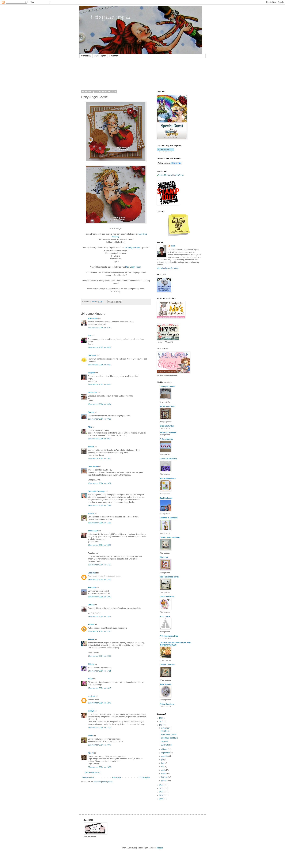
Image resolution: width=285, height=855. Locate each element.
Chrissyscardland (167, 387)
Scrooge (164, 741)
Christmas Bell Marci (169, 738)
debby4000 (92, 392)
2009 (161, 799)
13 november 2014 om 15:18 (99, 523)
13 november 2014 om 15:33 (99, 545)
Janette (91, 447)
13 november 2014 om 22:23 (99, 656)
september (165, 753)
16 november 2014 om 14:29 (99, 728)
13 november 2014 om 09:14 (99, 404)
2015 (161, 721)
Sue (89, 336)
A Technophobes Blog (169, 636)
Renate (91, 639)
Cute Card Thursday (168, 459)
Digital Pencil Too (167, 597)
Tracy (90, 679)
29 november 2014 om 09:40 (99, 745)
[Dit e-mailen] (108, 301)
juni (163, 763)
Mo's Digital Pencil (133, 247)
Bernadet (92, 588)
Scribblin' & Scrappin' (169, 518)
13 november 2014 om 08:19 (99, 365)
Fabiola (91, 625)
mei (163, 767)
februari (164, 777)
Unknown (92, 573)
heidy (173, 246)
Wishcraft (164, 557)
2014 (161, 725)
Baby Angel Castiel (168, 734)
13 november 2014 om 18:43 (99, 617)
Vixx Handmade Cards (169, 577)
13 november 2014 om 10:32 (99, 483)
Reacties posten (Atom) (103, 782)
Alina (90, 427)
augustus (165, 756)
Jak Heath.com (166, 498)
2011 (161, 792)
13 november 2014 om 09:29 (99, 439)
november (165, 728)
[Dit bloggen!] (111, 301)
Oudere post (145, 777)
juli (162, 760)
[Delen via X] (114, 301)
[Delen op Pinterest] (120, 301)
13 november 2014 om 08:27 (99, 384)
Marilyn (91, 711)
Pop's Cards (165, 616)
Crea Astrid (93, 466)
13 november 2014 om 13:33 (99, 506)
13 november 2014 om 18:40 (99, 580)
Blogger (159, 848)
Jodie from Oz (165, 684)
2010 (161, 795)
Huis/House (166, 731)
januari (164, 781)
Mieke (90, 736)
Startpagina (86, 56)
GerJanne (92, 355)
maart (163, 774)
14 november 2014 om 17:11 (99, 671)
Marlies (91, 514)
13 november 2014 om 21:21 (99, 631)
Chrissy (91, 605)
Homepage (116, 777)
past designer (100, 56)
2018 (161, 718)
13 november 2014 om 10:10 (99, 458)
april (163, 770)
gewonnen (113, 56)
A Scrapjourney (166, 439)
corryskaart (93, 531)
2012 (161, 788)
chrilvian (91, 696)
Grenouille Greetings (96, 491)
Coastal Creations (167, 665)
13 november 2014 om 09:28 (99, 419)
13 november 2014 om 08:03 (99, 347)
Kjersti (91, 753)
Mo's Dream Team (133, 267)
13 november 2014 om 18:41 (99, 597)
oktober (164, 749)
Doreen (91, 412)
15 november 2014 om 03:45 (99, 688)
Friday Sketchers (167, 704)
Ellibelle (91, 664)
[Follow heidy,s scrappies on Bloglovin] (165, 152)
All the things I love (168, 478)
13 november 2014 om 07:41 (99, 328)
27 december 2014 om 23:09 (99, 767)
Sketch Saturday (167, 426)
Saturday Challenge (168, 432)
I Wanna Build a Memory (170, 537)
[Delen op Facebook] (117, 301)
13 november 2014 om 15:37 (99, 565)
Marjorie (91, 373)
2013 (161, 785)
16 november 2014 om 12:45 (99, 703)
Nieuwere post (88, 777)
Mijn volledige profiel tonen (167, 268)
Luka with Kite (166, 745)
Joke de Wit (93, 318)
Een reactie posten (92, 772)
